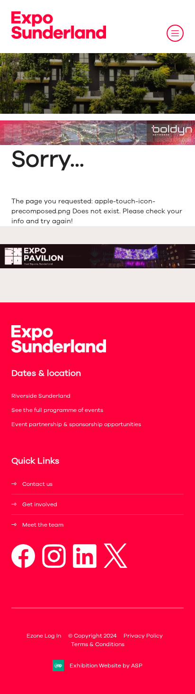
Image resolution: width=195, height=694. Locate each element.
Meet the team (42, 525)
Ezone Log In (44, 635)
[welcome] (58, 36)
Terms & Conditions (97, 644)
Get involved (39, 504)
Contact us (37, 484)
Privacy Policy (143, 635)
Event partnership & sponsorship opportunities (76, 424)
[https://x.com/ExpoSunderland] (115, 566)
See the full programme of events (57, 410)
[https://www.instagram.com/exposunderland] (54, 566)
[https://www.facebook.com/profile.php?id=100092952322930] (23, 566)
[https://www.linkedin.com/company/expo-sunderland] (85, 566)
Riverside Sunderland (41, 396)
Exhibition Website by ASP (106, 665)
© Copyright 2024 (92, 635)
